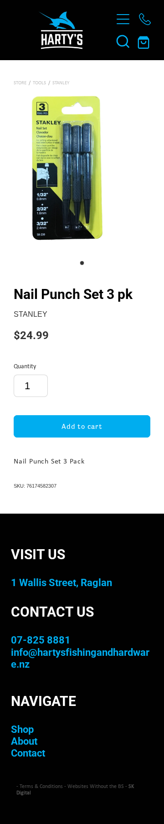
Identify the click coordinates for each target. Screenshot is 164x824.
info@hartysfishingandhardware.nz (80, 657)
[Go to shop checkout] (145, 41)
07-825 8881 (41, 639)
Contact (28, 752)
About (24, 740)
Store (20, 82)
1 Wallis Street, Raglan (61, 582)
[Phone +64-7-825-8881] (145, 19)
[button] (123, 41)
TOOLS (39, 82)
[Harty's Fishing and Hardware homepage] (60, 30)
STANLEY (60, 82)
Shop (22, 729)
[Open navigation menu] (123, 19)
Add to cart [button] (82, 426)
